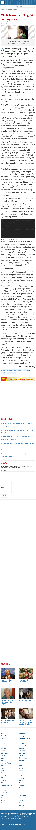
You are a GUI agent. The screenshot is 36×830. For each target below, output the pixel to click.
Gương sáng (4, 745)
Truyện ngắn (4, 793)
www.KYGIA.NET (19, 818)
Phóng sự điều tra (6, 763)
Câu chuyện (22, 736)
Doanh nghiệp (4, 753)
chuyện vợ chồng (7, 370)
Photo (2, 765)
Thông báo (4, 783)
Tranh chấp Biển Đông (7, 785)
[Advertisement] (18, 403)
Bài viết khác (4, 736)
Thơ (20, 790)
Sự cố (2, 770)
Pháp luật (21, 760)
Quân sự (21, 768)
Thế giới (21, 775)
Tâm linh (3, 790)
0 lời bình (5, 23)
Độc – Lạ (21, 797)
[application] (18, 228)
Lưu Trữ (21, 755)
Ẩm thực (3, 733)
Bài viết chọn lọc (23, 733)
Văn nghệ (3, 797)
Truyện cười (22, 740)
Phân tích (3, 760)
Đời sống (9, 9)
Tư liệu (3, 788)
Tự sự (20, 793)
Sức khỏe (3, 773)
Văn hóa (3, 795)
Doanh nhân (22, 753)
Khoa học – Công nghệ (25, 745)
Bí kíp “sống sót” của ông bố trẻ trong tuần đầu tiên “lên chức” (26, 722)
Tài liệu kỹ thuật (5, 775)
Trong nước (22, 785)
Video (2, 768)
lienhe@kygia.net (9, 822)
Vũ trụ (2, 805)
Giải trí (3, 740)
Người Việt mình (5, 758)
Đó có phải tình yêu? (8, 450)
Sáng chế (21, 748)
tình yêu (3, 373)
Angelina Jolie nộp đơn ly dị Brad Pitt (7, 721)
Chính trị (3, 738)
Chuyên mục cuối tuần (25, 738)
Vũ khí (20, 802)
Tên (2, 483)
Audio (20, 765)
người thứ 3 (26, 370)
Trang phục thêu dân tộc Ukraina (25, 681)
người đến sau (17, 370)
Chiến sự (3, 778)
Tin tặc (3, 750)
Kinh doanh (22, 750)
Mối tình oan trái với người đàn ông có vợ (17, 17)
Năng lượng (22, 778)
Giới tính (21, 743)
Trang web (4, 491)
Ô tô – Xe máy (23, 758)
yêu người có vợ (11, 373)
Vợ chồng (3, 802)
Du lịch (21, 788)
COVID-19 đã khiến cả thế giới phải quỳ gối (7, 681)
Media (20, 763)
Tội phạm (21, 783)
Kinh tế (3, 755)
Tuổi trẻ (15, 9)
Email (3, 487)
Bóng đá (21, 780)
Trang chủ (3, 9)
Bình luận (4, 470)
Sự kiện (21, 770)
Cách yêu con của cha (25, 700)
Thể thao (3, 780)
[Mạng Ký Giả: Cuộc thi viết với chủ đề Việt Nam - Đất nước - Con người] (18, 379)
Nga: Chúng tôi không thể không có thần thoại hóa (7, 702)
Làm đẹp (21, 773)
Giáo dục (3, 743)
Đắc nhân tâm (22, 795)
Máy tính (3, 748)
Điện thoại (21, 805)
